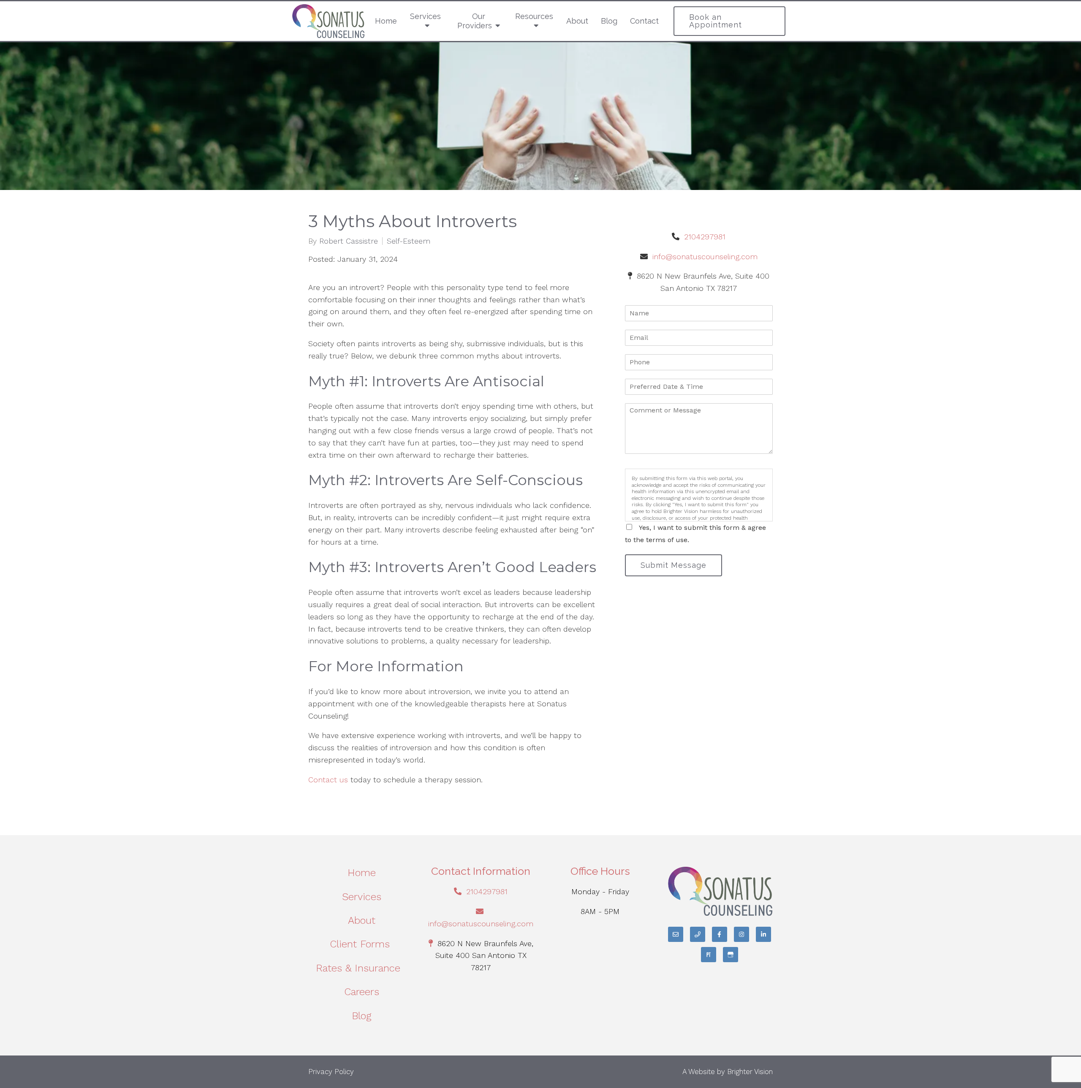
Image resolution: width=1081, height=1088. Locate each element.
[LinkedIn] (763, 934)
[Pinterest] (708, 954)
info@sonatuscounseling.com (705, 256)
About (577, 20)
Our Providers (474, 21)
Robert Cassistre (348, 241)
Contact (644, 20)
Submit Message (673, 565)
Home (386, 20)
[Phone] (697, 934)
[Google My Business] (730, 954)
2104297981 (704, 236)
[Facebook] (719, 934)
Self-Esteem (408, 241)
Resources (534, 16)
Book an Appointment (715, 21)
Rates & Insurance (361, 968)
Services (425, 16)
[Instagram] (741, 934)
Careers (361, 992)
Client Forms (361, 944)
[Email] (675, 934)
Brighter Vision (750, 1071)
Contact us (328, 779)
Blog (609, 20)
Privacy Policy (331, 1071)
